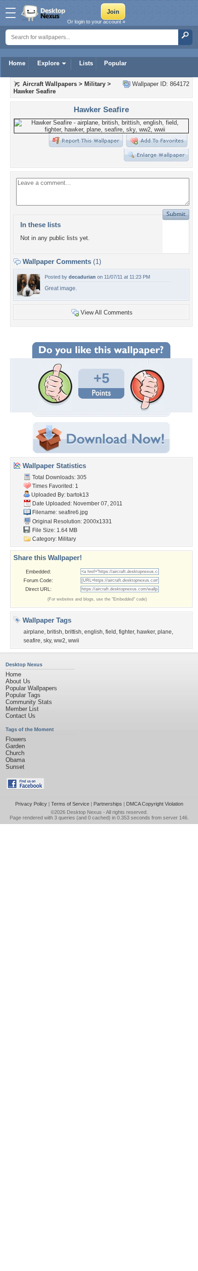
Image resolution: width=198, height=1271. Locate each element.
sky (47, 640)
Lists (86, 63)
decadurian (82, 277)
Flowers (16, 739)
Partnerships (107, 804)
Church (15, 753)
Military (94, 83)
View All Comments (107, 312)
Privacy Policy (31, 804)
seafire (32, 640)
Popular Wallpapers (31, 688)
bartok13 (78, 495)
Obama (15, 759)
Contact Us (20, 715)
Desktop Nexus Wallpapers (44, 13)
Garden (15, 746)
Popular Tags (23, 695)
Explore (48, 63)
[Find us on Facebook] (25, 787)
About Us (18, 681)
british (54, 632)
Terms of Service (70, 804)
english (93, 632)
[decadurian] (28, 295)
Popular (115, 63)
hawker (146, 632)
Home (17, 63)
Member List (22, 708)
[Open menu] (10, 13)
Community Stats (29, 701)
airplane (33, 632)
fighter (126, 632)
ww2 (59, 640)
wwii (73, 640)
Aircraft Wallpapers (50, 83)
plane (164, 632)
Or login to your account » (96, 21)
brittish (73, 632)
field (110, 632)
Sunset (15, 766)
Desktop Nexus (84, 812)
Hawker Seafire (34, 91)
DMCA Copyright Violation (154, 804)
